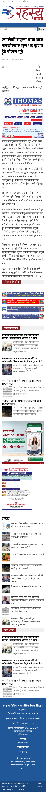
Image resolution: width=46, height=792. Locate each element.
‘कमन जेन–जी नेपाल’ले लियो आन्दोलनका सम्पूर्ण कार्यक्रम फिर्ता (26, 609)
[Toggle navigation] (1, 25)
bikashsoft (19, 789)
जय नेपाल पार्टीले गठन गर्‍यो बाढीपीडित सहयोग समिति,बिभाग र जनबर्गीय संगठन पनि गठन (27, 600)
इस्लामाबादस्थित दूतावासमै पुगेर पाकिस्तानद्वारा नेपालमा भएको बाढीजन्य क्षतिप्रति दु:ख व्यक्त (25, 621)
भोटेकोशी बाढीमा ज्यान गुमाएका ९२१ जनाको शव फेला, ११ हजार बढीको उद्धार (27, 546)
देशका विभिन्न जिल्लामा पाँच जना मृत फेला (26, 586)
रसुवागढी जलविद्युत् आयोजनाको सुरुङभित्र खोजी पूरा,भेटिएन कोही (26, 567)
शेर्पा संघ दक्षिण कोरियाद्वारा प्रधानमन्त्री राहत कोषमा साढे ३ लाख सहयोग (27, 525)
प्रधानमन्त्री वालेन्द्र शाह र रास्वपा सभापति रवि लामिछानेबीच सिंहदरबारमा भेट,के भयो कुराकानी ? (27, 579)
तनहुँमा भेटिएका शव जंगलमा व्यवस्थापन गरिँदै (27, 554)
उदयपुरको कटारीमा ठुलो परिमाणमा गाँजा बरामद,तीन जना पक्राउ (26, 535)
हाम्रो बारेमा (40, 785)
